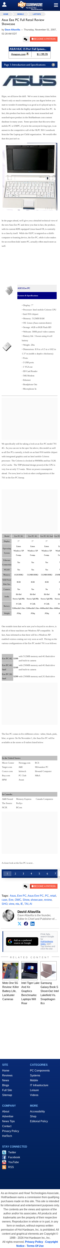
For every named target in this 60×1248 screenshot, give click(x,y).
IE (21, 903)
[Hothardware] (30, 5)
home (5, 14)
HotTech (7, 1136)
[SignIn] (6, 4)
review (48, 899)
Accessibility (37, 1111)
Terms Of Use (35, 1245)
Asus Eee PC (36, 895)
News (5, 1080)
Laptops (37, 14)
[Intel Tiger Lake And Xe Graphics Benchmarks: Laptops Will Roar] (29, 971)
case (4, 899)
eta (17, 903)
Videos (34, 1095)
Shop (33, 1116)
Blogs (5, 1085)
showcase (37, 899)
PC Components (40, 1070)
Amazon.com (18, 54)
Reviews (7, 1075)
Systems (35, 1075)
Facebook (14, 1157)
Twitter (12, 1152)
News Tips (8, 1121)
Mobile (20, 14)
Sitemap (7, 1095)
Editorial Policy (39, 1121)
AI (31, 903)
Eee (11, 899)
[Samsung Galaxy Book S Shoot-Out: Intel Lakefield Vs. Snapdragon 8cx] (48, 971)
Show (26, 899)
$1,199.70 (42, 54)
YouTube (13, 1162)
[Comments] (26, 39)
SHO (5, 903)
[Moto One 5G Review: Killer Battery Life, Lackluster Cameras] (10, 971)
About (5, 1111)
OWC (18, 899)
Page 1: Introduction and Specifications (25, 64)
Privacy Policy (10, 1131)
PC (47, 895)
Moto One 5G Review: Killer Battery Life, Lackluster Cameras (10, 991)
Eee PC (21, 895)
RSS (11, 1167)
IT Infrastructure (39, 1085)
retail (53, 895)
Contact (6, 1126)
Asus (13, 895)
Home (5, 1070)
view (11, 903)
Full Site (7, 1090)
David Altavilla (29, 912)
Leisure (34, 1090)
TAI (26, 903)
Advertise (7, 1116)
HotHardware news (46, 942)
